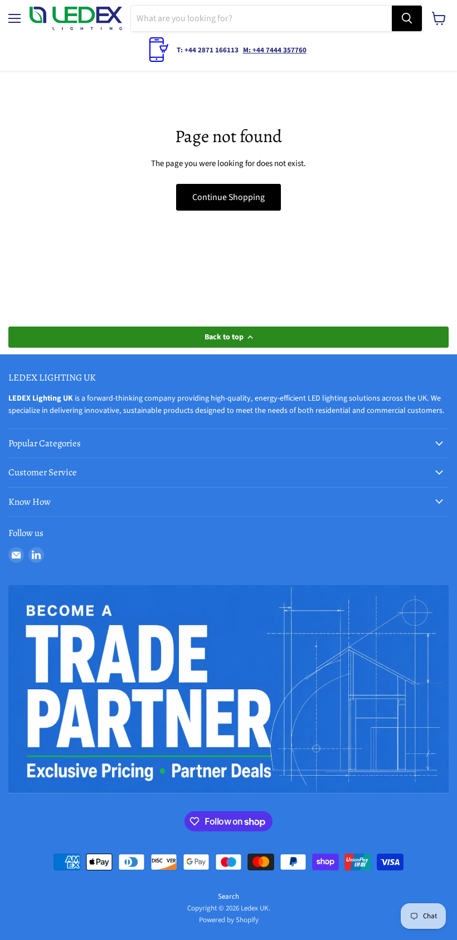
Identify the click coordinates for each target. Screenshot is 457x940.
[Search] (407, 18)
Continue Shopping (228, 197)
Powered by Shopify (229, 920)
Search (228, 897)
